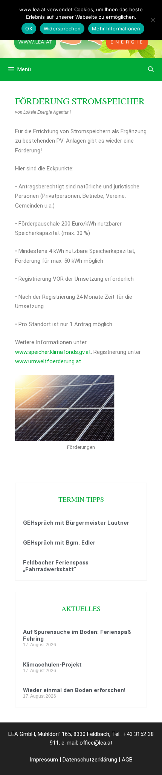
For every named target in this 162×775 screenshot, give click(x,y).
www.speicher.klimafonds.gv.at (53, 352)
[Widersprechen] (152, 20)
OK (28, 29)
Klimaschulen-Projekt (52, 664)
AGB (127, 759)
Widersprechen (62, 29)
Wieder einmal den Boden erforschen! (74, 690)
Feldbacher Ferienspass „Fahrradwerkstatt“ (56, 566)
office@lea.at (96, 742)
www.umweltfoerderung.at (48, 361)
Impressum (44, 759)
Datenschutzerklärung (90, 759)
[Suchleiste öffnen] (151, 69)
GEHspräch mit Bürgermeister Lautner (76, 522)
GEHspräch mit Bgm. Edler (59, 542)
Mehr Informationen (116, 29)
